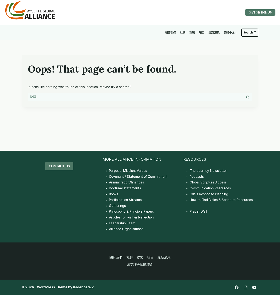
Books (113, 194)
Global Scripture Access (208, 182)
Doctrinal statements (125, 188)
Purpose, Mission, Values (128, 171)
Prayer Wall (198, 211)
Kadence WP (83, 287)
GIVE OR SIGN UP (260, 12)
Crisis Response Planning (209, 194)
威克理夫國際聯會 (140, 264)
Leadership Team (122, 223)
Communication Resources (210, 188)
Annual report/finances (126, 182)
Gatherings (117, 206)
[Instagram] (245, 287)
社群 (183, 32)
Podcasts (197, 177)
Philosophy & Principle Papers (131, 211)
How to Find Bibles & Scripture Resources (221, 200)
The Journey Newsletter (208, 171)
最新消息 (214, 32)
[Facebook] (236, 287)
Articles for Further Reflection (131, 217)
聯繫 (192, 32)
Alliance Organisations (126, 229)
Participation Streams (125, 200)
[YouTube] (254, 287)
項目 (202, 32)
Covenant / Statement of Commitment (138, 177)
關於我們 (170, 32)
